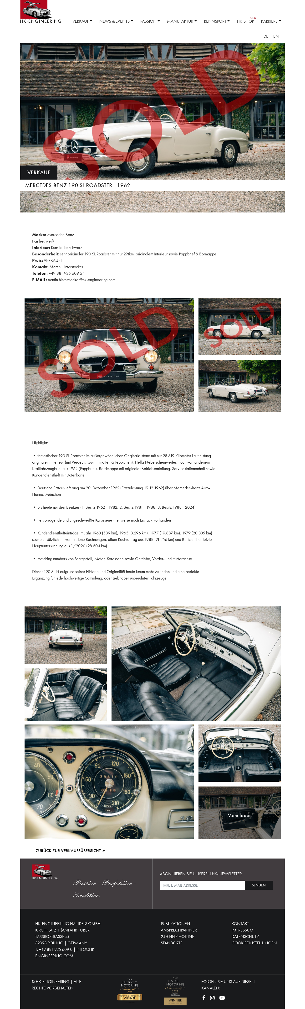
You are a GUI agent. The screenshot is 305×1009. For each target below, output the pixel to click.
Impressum (243, 930)
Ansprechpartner (179, 930)
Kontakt (240, 923)
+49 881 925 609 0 (55, 949)
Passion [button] (148, 21)
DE (266, 36)
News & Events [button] (114, 21)
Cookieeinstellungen (254, 943)
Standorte (172, 943)
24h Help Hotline (177, 936)
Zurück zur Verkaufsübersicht (69, 850)
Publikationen (175, 923)
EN (276, 36)
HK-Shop (245, 21)
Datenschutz (245, 936)
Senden (259, 885)
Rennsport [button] (215, 21)
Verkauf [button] (80, 21)
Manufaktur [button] (180, 21)
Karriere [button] (269, 21)
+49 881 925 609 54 (67, 273)
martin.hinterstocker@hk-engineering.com (81, 279)
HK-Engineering (53, 981)
